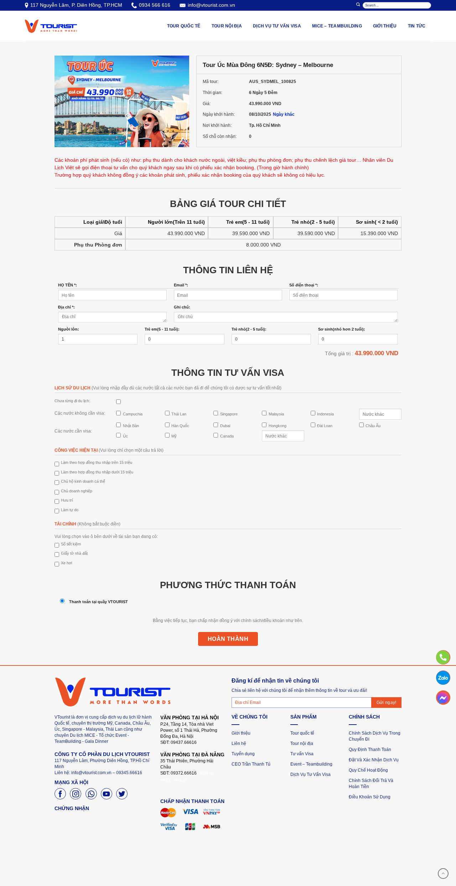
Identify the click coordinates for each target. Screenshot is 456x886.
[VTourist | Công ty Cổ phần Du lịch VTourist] (51, 26)
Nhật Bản (131, 426)
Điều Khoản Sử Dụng (369, 796)
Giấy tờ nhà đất (74, 553)
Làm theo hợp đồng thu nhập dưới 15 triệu (97, 472)
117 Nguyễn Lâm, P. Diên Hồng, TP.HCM (76, 5)
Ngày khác (284, 114)
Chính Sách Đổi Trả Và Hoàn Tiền (371, 783)
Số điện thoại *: (303, 285)
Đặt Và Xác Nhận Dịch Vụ (374, 759)
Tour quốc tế (302, 733)
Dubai (225, 426)
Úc (125, 436)
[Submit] (358, 5)
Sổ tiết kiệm (71, 544)
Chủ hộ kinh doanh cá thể (83, 481)
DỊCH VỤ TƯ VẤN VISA (277, 26)
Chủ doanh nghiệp (76, 491)
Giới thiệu (385, 26)
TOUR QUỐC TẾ (184, 26)
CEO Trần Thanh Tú (251, 764)
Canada (227, 436)
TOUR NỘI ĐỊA (227, 26)
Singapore (229, 414)
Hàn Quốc (180, 426)
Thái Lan (178, 414)
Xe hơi (66, 563)
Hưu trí (67, 500)
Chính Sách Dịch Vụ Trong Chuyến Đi (374, 736)
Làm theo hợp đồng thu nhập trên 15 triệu (96, 462)
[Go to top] (443, 873)
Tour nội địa (301, 743)
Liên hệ (239, 743)
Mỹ (174, 436)
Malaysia (276, 414)
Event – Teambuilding (311, 764)
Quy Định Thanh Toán (370, 749)
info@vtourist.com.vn (211, 5)
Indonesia (325, 414)
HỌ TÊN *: (67, 285)
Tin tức (417, 26)
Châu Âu (373, 426)
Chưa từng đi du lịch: (72, 401)
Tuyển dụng (243, 753)
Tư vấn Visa (302, 753)
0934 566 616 (154, 5)
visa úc (180, 779)
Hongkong (277, 426)
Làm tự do (69, 510)
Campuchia (132, 414)
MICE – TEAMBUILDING (337, 26)
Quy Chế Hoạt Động (368, 770)
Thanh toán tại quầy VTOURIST (98, 602)
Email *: (181, 285)
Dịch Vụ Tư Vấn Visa (310, 774)
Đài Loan (324, 426)
